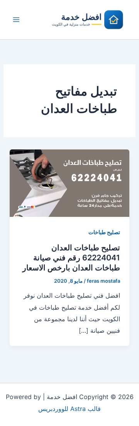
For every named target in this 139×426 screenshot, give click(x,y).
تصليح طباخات (104, 232)
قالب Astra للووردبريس (69, 409)
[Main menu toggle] (16, 19)
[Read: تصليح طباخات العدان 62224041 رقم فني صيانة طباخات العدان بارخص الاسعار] (70, 182)
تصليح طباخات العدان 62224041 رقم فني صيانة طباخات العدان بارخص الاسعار (71, 257)
